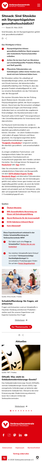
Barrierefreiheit (34, 448)
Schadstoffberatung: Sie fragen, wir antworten (20, 302)
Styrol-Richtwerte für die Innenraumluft (23, 218)
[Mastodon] (14, 435)
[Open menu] (4, 458)
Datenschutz (7, 448)
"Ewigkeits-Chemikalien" (12, 143)
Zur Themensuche (20, 327)
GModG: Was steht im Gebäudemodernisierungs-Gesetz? (19, 378)
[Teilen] (6, 38)
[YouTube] (26, 435)
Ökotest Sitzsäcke (14, 208)
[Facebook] (3, 435)
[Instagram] (9, 435)
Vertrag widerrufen (21, 454)
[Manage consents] (37, 457)
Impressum (20, 448)
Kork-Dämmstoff (14, 226)
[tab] (10, 410)
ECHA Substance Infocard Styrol (20, 222)
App (17, 165)
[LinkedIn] (20, 435)
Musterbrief (6, 165)
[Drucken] (2, 38)
